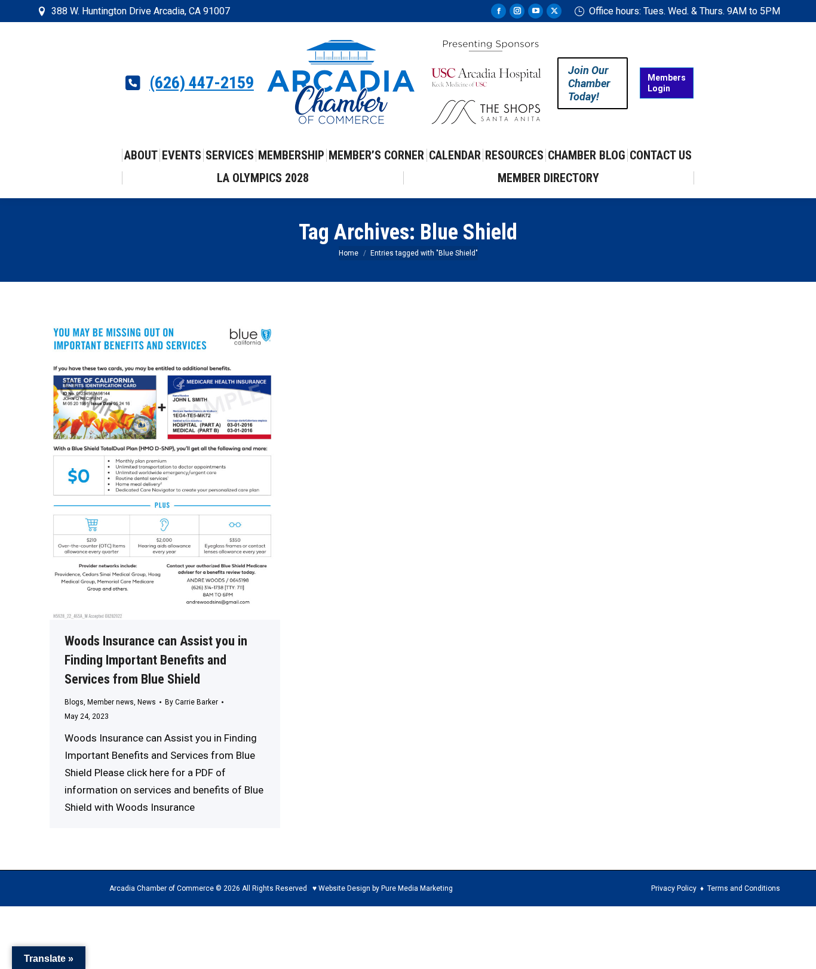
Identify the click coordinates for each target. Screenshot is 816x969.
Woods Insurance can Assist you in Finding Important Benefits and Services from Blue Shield (156, 660)
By (191, 702)
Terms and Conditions (743, 888)
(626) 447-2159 (201, 83)
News (146, 702)
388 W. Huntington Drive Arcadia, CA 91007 (140, 11)
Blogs (74, 702)
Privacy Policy (674, 888)
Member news (110, 702)
